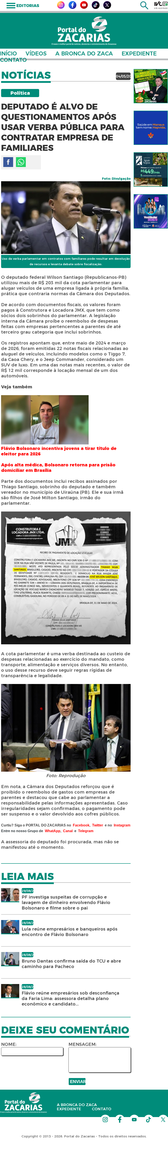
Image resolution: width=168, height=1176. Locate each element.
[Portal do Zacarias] (84, 31)
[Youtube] (84, 7)
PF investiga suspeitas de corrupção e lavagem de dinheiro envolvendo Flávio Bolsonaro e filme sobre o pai (66, 902)
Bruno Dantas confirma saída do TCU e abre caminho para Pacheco (71, 963)
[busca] (144, 8)
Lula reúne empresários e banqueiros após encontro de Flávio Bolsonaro (69, 931)
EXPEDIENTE (139, 53)
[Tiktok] (96, 8)
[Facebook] (72, 8)
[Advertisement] (79, 1148)
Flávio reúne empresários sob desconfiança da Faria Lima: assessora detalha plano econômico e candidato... (70, 998)
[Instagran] (61, 7)
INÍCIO (8, 53)
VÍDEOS (36, 53)
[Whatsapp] (21, 162)
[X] (107, 8)
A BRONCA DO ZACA (84, 53)
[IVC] (161, 5)
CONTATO (13, 60)
